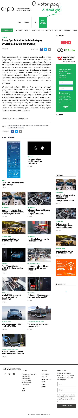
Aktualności (19, 30)
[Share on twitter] (45, 49)
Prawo (56, 30)
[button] (7, 30)
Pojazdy (26, 30)
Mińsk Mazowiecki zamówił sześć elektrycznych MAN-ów (13, 352)
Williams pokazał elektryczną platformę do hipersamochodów (64, 226)
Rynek (42, 30)
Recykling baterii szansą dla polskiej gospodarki (38, 240)
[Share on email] (49, 49)
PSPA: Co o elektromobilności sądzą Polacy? (13, 184)
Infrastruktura (36, 30)
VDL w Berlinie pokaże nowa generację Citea (38, 325)
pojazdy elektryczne (41, 125)
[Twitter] (9, 374)
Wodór (61, 30)
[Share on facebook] (41, 49)
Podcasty (74, 30)
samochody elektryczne (16, 127)
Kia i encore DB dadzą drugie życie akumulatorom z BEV (38, 296)
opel (23, 125)
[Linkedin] (14, 374)
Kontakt (26, 22)
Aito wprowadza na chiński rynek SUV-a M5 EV (12, 325)
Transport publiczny (34, 264)
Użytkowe (30, 157)
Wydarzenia (67, 30)
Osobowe (4, 236)
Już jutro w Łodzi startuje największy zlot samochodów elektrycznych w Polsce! (13, 212)
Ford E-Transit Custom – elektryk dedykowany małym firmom (12, 268)
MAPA (23, 390)
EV (20, 125)
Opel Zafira (29, 125)
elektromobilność (14, 125)
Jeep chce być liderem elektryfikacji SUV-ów (10, 240)
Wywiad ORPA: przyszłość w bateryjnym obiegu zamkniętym (11, 297)
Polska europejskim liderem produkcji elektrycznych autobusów (38, 268)
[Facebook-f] (66, 292)
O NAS (19, 22)
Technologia (49, 30)
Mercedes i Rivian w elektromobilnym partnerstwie (35, 161)
